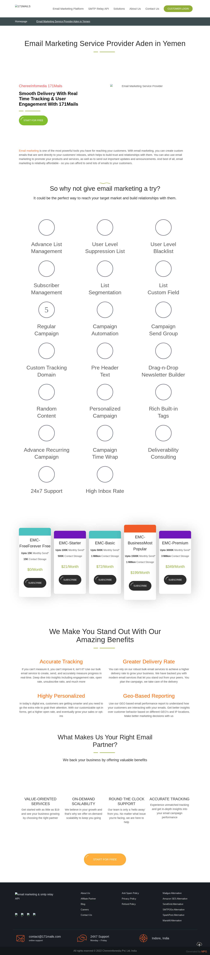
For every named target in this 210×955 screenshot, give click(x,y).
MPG (204, 951)
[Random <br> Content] (46, 392)
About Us (135, 8)
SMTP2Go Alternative (173, 909)
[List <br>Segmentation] (105, 269)
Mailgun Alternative (172, 893)
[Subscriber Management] (46, 269)
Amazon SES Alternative (175, 898)
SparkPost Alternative (173, 915)
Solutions (119, 8)
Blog (83, 904)
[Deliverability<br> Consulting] (163, 433)
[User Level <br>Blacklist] (163, 227)
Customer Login (178, 8)
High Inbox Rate (105, 491)
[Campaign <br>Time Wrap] (105, 433)
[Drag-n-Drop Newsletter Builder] (163, 351)
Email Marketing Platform (68, 8)
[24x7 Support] (46, 474)
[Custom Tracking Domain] (46, 351)
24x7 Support (46, 491)
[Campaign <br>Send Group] (163, 310)
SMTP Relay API (98, 8)
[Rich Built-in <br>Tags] (163, 392)
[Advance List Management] (46, 227)
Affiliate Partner (88, 898)
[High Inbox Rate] (105, 474)
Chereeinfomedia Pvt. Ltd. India (119, 950)
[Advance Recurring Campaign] (46, 433)
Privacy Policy (129, 898)
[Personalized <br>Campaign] (105, 392)
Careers (85, 909)
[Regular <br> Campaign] (46, 310)
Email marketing (29, 150)
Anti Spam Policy (130, 893)
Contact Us (152, 8)
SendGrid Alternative (173, 904)
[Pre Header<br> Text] (105, 351)
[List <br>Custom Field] (163, 269)
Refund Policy (129, 904)
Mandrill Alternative (172, 920)
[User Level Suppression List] (105, 227)
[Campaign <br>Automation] (105, 310)
